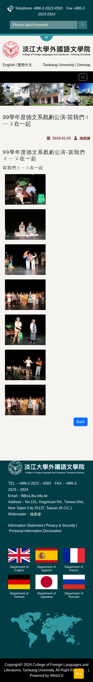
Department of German (19, 595)
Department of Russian (74, 595)
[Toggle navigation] (83, 77)
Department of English (19, 568)
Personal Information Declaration (35, 531)
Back (81, 422)
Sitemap (83, 65)
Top (79, 673)
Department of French (74, 568)
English (9, 65)
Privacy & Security (60, 525)
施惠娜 (35, 514)
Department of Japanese (46, 595)
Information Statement (25, 525)
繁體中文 (25, 65)
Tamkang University (58, 65)
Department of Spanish (46, 568)
